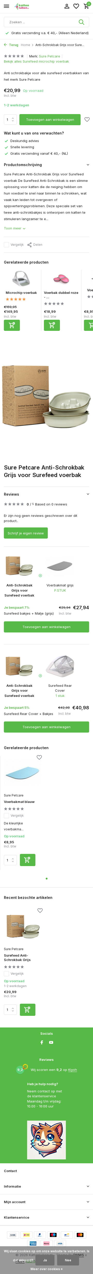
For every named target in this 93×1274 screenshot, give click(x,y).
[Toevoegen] (12, 325)
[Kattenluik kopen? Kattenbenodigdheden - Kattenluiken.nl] (27, 6)
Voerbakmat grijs (60, 585)
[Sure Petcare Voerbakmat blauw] (23, 773)
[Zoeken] (82, 22)
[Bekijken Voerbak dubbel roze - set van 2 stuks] (61, 280)
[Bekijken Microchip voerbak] (21, 280)
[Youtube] (51, 1043)
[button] (47, 879)
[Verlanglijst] (76, 6)
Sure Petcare (49, 56)
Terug (13, 45)
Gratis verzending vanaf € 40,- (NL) (39, 153)
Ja (45, 1260)
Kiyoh (72, 1070)
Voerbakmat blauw (19, 802)
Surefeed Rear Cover (60, 688)
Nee (68, 1260)
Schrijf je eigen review (26, 533)
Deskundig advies (24, 141)
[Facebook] (42, 1043)
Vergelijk (17, 245)
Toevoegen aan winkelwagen (50, 119)
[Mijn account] (66, 6)
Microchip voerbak (21, 292)
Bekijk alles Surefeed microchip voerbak (36, 61)
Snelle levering (22, 147)
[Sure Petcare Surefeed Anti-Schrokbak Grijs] (23, 926)
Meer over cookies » (46, 1269)
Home (25, 45)
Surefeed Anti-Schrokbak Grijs (17, 957)
